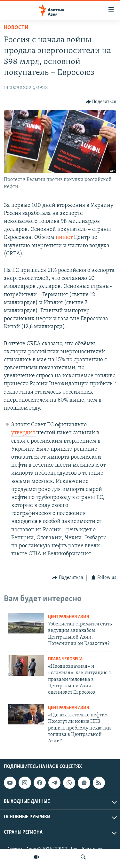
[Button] (101, 102)
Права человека (65, 659)
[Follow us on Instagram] (25, 783)
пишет (64, 238)
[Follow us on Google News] (84, 783)
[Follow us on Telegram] (54, 783)
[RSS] (99, 783)
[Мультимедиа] (36, 857)
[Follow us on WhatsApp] (69, 783)
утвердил (23, 433)
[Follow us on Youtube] (10, 783)
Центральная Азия (68, 617)
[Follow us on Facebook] (40, 783)
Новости (16, 28)
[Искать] (83, 857)
